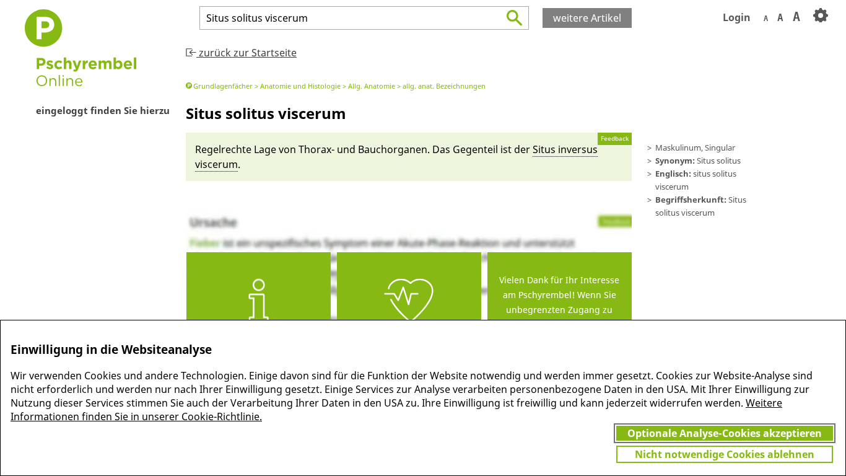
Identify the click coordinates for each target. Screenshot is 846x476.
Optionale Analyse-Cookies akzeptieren (724, 433)
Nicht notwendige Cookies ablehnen (724, 454)
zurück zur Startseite (246, 53)
